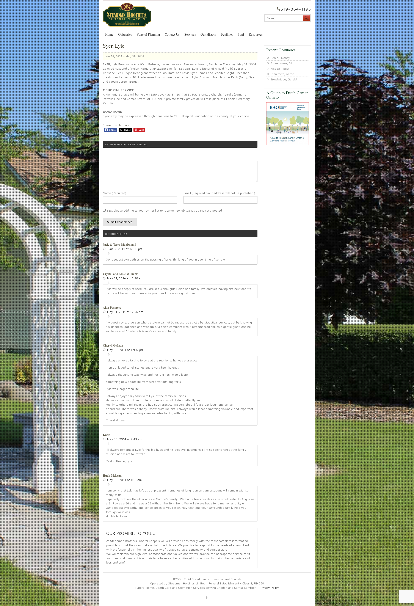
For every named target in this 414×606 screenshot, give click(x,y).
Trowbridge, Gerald (284, 79)
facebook (207, 597)
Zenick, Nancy (280, 58)
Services (190, 34)
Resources (256, 34)
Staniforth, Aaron (282, 74)
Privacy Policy (269, 587)
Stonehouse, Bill (282, 63)
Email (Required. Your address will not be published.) (219, 193)
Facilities (227, 34)
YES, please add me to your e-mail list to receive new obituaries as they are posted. (164, 210)
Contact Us (172, 34)
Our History (208, 34)
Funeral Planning (148, 34)
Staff (241, 34)
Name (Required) (114, 193)
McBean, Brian (280, 68)
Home (109, 34)
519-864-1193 (296, 8)
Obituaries (125, 34)
